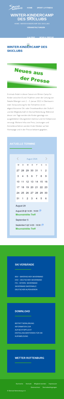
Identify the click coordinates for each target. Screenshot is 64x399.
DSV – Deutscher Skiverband (28, 280)
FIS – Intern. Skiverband (26, 283)
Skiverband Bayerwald (25, 286)
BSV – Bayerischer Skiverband (29, 277)
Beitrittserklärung (24, 323)
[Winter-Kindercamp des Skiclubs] (32, 75)
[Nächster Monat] (46, 158)
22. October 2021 (15, 56)
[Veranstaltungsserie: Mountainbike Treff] (40, 210)
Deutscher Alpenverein (26, 289)
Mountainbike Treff (26, 214)
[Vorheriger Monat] (18, 158)
